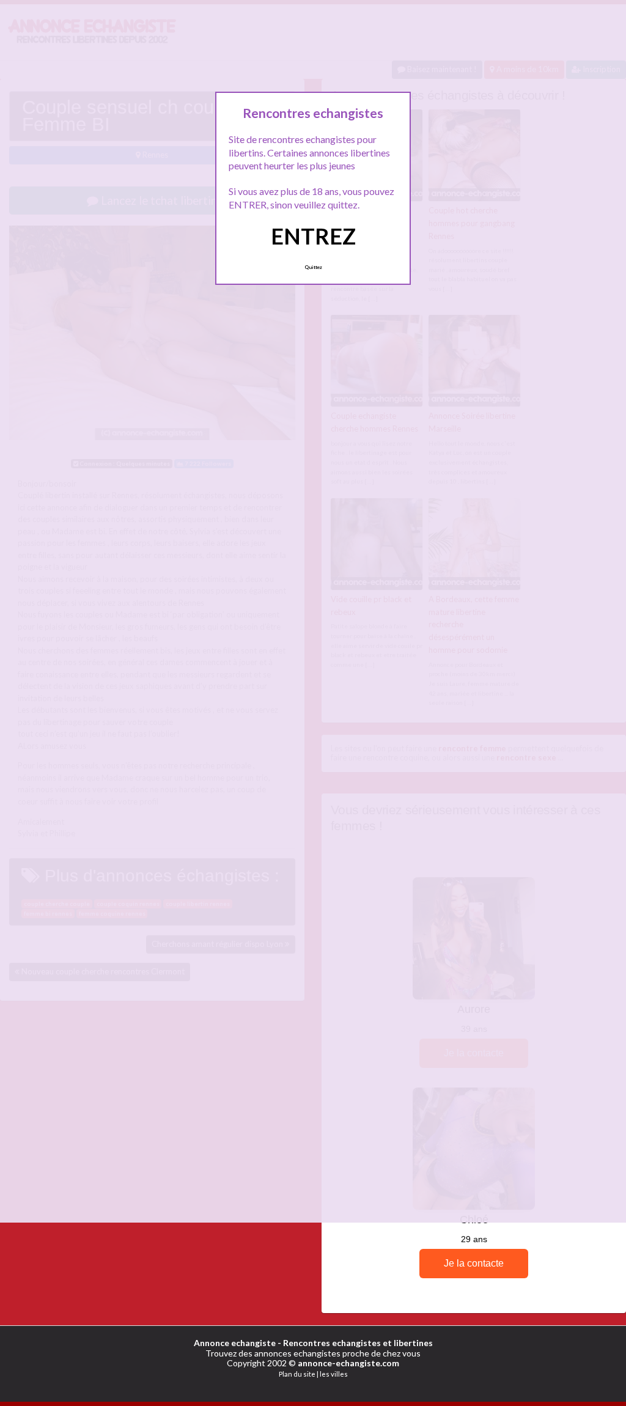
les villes (334, 1374)
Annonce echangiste (235, 1343)
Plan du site (297, 1374)
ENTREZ (313, 236)
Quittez (313, 267)
